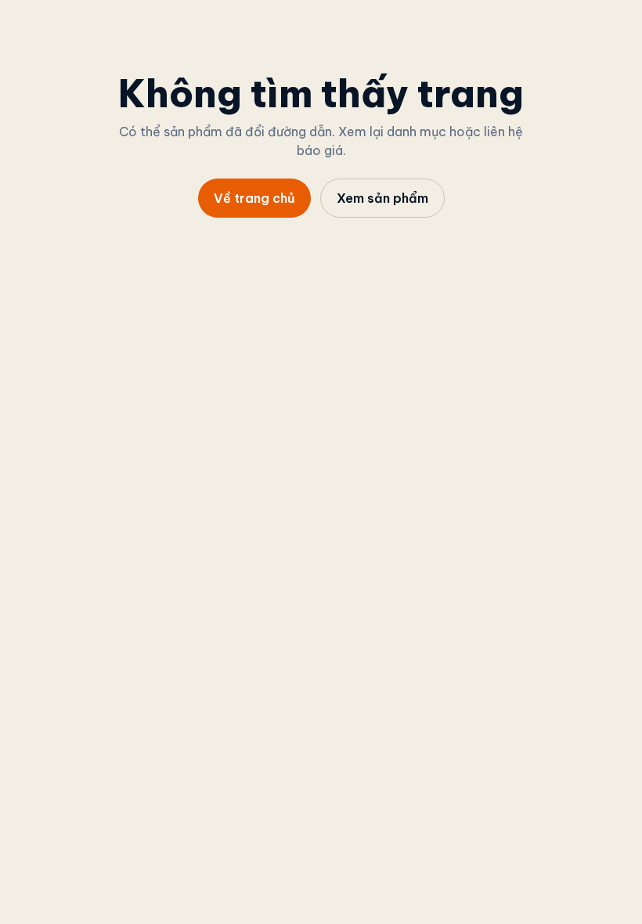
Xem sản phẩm (382, 198)
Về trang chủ (254, 198)
